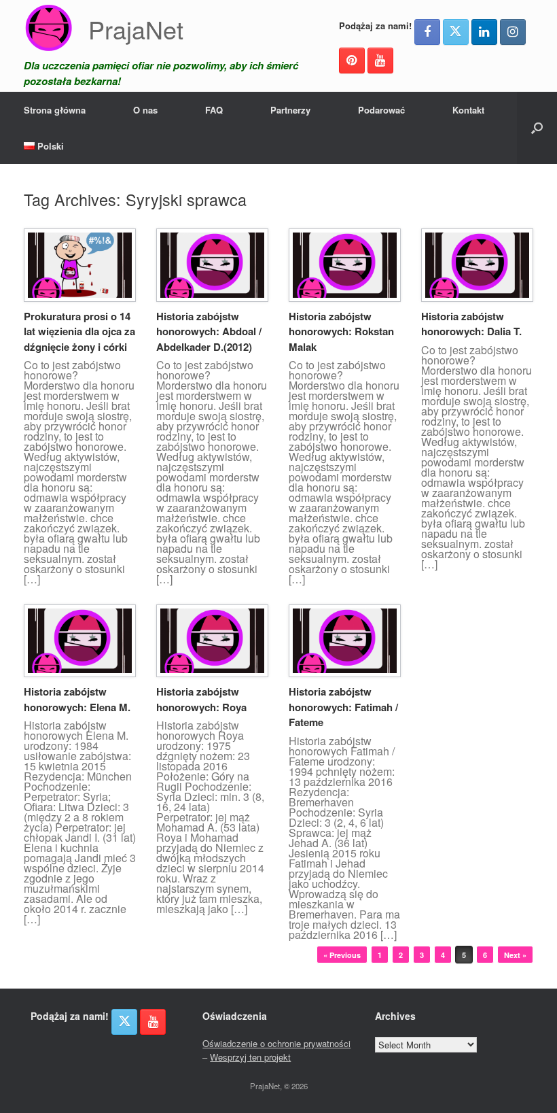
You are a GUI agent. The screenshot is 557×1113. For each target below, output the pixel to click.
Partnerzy (290, 109)
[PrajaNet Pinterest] (352, 60)
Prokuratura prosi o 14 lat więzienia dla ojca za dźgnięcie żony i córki (79, 331)
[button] (537, 128)
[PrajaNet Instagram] (513, 32)
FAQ (214, 109)
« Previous (342, 955)
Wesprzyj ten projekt (250, 1056)
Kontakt (468, 109)
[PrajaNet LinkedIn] (484, 32)
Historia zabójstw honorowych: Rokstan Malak (341, 331)
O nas (145, 109)
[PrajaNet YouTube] (380, 60)
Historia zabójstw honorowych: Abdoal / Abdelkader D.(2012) (209, 331)
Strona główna (55, 109)
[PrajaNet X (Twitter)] (456, 32)
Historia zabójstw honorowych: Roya (201, 699)
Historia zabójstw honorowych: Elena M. (77, 699)
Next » (515, 955)
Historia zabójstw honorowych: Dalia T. (471, 324)
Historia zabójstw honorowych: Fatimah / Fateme (343, 707)
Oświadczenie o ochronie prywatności (276, 1043)
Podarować (381, 109)
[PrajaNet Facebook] (427, 32)
